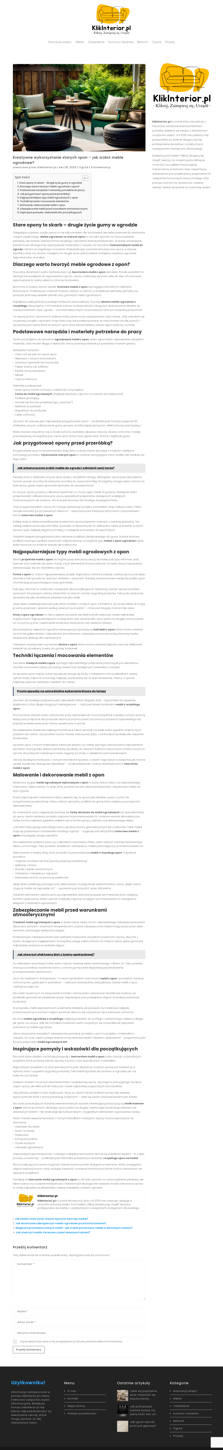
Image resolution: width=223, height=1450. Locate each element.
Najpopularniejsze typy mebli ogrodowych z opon (49, 197)
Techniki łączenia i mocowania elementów (44, 201)
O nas (72, 1391)
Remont (142, 42)
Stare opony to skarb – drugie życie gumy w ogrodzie (50, 183)
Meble (80, 42)
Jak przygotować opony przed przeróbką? (45, 194)
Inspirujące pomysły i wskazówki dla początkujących (51, 212)
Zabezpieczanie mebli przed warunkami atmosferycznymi (53, 208)
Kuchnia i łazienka (120, 42)
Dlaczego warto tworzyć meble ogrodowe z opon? (49, 186)
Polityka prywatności (82, 1413)
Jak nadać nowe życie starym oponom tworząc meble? (51, 1219)
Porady (170, 42)
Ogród (156, 42)
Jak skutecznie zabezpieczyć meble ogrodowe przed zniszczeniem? (61, 1223)
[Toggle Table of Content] (83, 178)
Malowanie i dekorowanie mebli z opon (42, 205)
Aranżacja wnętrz (60, 42)
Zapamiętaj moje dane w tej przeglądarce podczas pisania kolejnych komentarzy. (71, 1341)
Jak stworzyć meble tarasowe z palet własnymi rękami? (53, 1232)
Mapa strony (76, 1406)
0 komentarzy (100, 167)
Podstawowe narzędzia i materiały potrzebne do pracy (52, 190)
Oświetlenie (96, 42)
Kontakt (73, 1398)
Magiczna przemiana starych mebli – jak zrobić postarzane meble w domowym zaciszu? (74, 1228)
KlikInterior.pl (46, 167)
